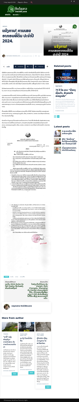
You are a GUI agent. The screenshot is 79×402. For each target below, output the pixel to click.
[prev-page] (55, 116)
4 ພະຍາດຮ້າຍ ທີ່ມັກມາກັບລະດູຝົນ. (69, 132)
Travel (5, 334)
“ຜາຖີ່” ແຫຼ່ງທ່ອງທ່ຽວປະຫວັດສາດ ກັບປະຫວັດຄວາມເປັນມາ (9, 341)
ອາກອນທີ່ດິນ (22, 276)
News (5, 26)
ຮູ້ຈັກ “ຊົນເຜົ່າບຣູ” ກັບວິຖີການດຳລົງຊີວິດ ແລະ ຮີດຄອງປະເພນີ (69, 141)
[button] (31, 2)
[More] (47, 67)
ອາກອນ (16, 276)
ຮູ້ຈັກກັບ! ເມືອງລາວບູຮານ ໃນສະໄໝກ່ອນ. (42, 341)
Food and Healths (23, 334)
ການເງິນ (11, 276)
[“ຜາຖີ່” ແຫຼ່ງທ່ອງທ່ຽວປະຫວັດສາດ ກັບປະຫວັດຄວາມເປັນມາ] (10, 326)
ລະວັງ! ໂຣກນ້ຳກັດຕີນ (26, 339)
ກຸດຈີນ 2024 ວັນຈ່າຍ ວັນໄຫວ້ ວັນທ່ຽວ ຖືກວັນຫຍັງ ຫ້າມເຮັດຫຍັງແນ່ (14, 286)
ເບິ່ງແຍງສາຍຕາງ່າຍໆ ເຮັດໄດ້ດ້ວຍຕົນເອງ (69, 149)
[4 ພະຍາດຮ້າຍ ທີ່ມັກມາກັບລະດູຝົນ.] (57, 133)
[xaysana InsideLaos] (4, 55)
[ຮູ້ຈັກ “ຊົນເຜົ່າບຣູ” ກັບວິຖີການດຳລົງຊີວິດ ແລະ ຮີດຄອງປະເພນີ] (57, 141)
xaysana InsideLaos (13, 56)
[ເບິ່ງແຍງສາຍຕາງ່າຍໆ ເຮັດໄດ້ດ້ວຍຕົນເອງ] (57, 150)
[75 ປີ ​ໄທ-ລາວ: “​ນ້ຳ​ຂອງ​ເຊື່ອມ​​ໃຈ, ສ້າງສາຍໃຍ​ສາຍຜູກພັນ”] (65, 76)
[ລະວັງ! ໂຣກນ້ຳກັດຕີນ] (26, 326)
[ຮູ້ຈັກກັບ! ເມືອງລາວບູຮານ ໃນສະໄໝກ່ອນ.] (43, 326)
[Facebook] (71, 1)
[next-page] (58, 116)
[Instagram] (74, 1)
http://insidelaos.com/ (16, 309)
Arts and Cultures (40, 334)
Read (14, 373)
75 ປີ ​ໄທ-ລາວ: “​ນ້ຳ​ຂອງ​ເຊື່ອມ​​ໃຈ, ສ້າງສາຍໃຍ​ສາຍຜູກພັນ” (65, 93)
